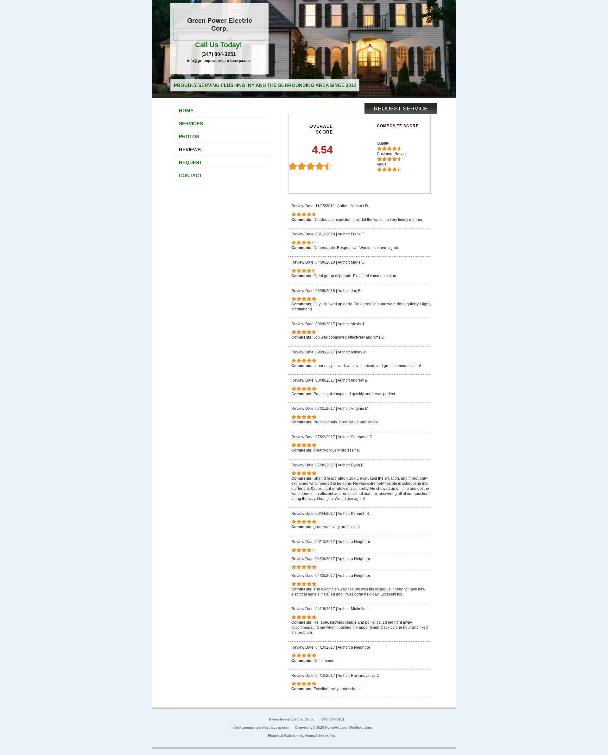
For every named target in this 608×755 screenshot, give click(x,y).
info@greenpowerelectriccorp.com (218, 61)
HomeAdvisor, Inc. (320, 736)
